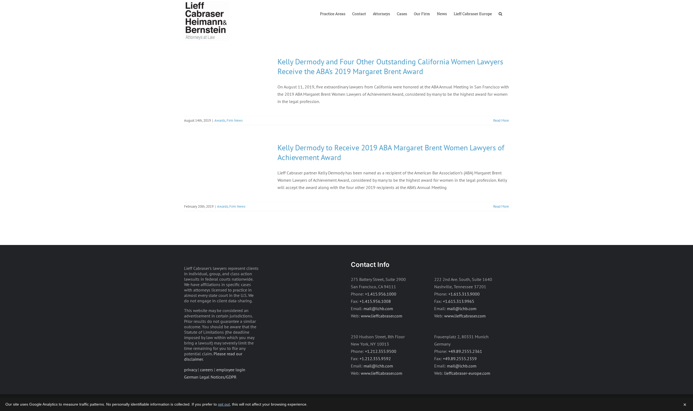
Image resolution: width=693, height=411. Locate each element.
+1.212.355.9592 (375, 358)
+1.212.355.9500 (380, 351)
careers (206, 369)
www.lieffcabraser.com (381, 316)
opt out (224, 404)
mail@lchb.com (378, 308)
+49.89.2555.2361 (465, 351)
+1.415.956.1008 (375, 301)
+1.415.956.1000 (380, 294)
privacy (190, 369)
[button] (500, 13)
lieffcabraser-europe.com (467, 373)
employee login (230, 369)
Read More (501, 120)
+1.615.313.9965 (458, 301)
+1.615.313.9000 (464, 294)
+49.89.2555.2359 (460, 358)
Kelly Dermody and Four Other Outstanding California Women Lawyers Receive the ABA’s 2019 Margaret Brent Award (390, 66)
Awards (219, 120)
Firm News (235, 120)
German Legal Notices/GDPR (210, 377)
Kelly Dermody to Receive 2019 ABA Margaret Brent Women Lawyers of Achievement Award (390, 152)
